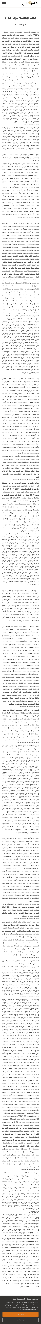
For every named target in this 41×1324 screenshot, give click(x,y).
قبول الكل (21, 1314)
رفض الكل (20, 1320)
